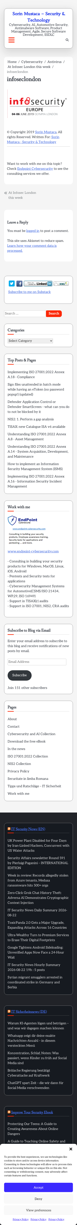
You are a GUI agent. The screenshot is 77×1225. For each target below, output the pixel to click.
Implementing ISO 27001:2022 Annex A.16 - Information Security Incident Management (36, 481)
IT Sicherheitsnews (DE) (29, 1011)
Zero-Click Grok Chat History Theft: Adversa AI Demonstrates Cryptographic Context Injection (38, 898)
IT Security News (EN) (28, 829)
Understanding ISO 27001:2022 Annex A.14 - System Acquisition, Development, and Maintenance (38, 452)
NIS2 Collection (19, 764)
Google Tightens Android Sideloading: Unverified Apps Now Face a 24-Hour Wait (36, 953)
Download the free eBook (27, 742)
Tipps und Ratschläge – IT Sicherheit (34, 786)
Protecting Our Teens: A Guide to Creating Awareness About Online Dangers (33, 1129)
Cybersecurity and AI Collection (31, 734)
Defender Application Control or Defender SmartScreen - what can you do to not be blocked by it (38, 407)
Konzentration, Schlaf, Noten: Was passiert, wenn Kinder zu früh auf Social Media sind (37, 1058)
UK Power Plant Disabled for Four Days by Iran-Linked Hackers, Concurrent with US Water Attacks (38, 846)
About (12, 719)
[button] (71, 1149)
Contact (14, 727)
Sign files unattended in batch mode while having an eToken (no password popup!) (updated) (36, 390)
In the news (16, 749)
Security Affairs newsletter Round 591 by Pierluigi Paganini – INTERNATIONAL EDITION (38, 863)
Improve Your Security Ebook (32, 1112)
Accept (38, 1187)
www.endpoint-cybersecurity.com (33, 551)
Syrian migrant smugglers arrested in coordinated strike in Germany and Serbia (35, 982)
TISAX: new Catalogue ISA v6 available (36, 427)
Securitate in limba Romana (28, 779)
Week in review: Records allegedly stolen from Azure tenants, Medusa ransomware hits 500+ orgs (38, 880)
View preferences (38, 1210)
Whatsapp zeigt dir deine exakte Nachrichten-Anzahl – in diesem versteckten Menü (31, 1041)
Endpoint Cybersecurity (35, 169)
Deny (38, 1199)
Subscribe (19, 675)
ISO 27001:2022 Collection (28, 756)
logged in (32, 231)
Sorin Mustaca (45, 132)
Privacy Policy (21, 1219)
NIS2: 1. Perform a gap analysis (31, 419)
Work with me (18, 794)
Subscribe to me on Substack (29, 292)
